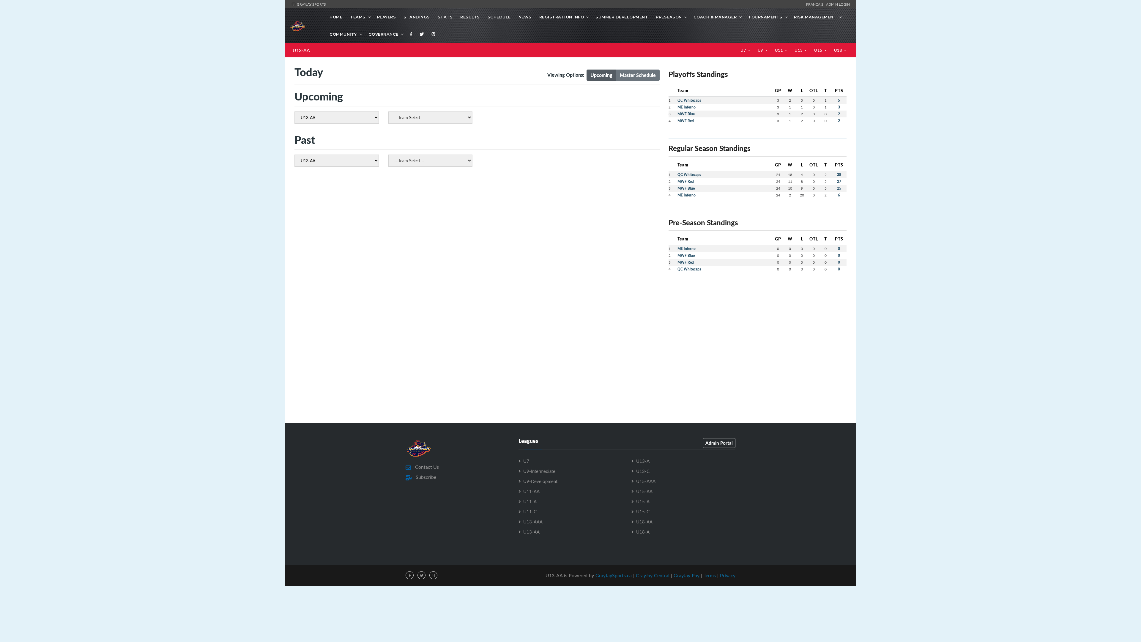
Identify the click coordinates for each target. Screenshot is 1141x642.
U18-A (643, 532)
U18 (838, 50)
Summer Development (621, 17)
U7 (743, 50)
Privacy (727, 575)
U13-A (643, 461)
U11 (779, 50)
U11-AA (531, 491)
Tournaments (765, 17)
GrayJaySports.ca (613, 575)
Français (815, 4)
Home (336, 17)
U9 (761, 50)
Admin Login (838, 4)
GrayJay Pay (686, 575)
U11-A (530, 501)
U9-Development (540, 481)
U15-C (643, 511)
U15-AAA (645, 481)
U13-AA (301, 50)
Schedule (499, 17)
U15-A (643, 501)
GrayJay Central (652, 575)
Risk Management (815, 17)
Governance (383, 34)
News (525, 17)
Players (386, 17)
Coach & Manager (715, 17)
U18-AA (644, 522)
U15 (818, 50)
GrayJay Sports (311, 4)
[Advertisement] (758, 333)
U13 (799, 50)
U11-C (530, 511)
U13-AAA (533, 522)
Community (343, 34)
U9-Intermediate (539, 471)
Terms (710, 575)
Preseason (669, 17)
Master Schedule (638, 75)
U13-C (643, 471)
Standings (417, 17)
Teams (357, 17)
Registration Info (561, 17)
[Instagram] (433, 34)
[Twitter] (421, 34)
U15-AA (644, 491)
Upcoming (601, 75)
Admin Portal (719, 443)
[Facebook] (411, 34)
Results (470, 17)
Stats (445, 17)
